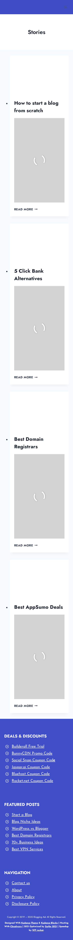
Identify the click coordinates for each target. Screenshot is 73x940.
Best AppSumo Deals (38, 607)
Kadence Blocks (49, 923)
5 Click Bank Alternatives (29, 274)
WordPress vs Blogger (30, 828)
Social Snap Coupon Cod (32, 760)
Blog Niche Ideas (26, 822)
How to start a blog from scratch (36, 106)
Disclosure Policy (25, 904)
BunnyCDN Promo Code (32, 753)
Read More (26, 209)
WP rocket (37, 930)
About (17, 890)
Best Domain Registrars (28, 442)
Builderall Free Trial (28, 746)
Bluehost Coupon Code (31, 774)
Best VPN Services (27, 849)
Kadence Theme (29, 923)
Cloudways (16, 926)
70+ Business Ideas (27, 842)
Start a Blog (22, 815)
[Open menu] (65, 7)
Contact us (21, 883)
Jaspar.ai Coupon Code (31, 767)
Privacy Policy (23, 897)
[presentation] (39, 75)
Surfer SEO (51, 926)
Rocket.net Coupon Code (32, 781)
